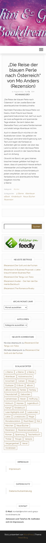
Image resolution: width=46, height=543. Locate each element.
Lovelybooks (19, 417)
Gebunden (25, 394)
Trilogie (18, 439)
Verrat (24, 443)
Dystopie (9, 385)
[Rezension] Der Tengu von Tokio (19, 277)
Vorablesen (10, 448)
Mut (38, 421)
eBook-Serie (10, 390)
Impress (20, 403)
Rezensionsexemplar (27, 430)
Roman (8, 434)
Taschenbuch (34, 434)
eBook (7, 196)
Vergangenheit (12, 443)
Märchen (9, 425)
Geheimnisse (11, 399)
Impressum (15, 469)
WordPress (28, 534)
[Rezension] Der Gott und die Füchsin (20, 265)
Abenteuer (30, 193)
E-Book (20, 385)
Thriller (8, 439)
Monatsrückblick (12, 421)
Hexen (23, 399)
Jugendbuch (32, 403)
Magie (31, 417)
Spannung (20, 434)
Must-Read (28, 421)
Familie (23, 390)
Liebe (7, 417)
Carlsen (21, 381)
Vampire (28, 439)
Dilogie (31, 381)
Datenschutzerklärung (20, 491)
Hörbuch (9, 403)
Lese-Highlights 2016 (14, 412)
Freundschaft (11, 394)
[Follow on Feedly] (23, 243)
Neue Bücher (29, 196)
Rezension (8, 199)
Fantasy (32, 390)
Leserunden (32, 412)
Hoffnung (33, 399)
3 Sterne (9, 372)
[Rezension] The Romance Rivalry (19, 288)
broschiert (10, 381)
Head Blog (23, 537)
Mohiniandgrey (22, 95)
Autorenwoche (25, 376)
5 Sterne (20, 193)
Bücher (16, 189)
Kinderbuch (16, 196)
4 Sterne (20, 372)
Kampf (8, 408)
